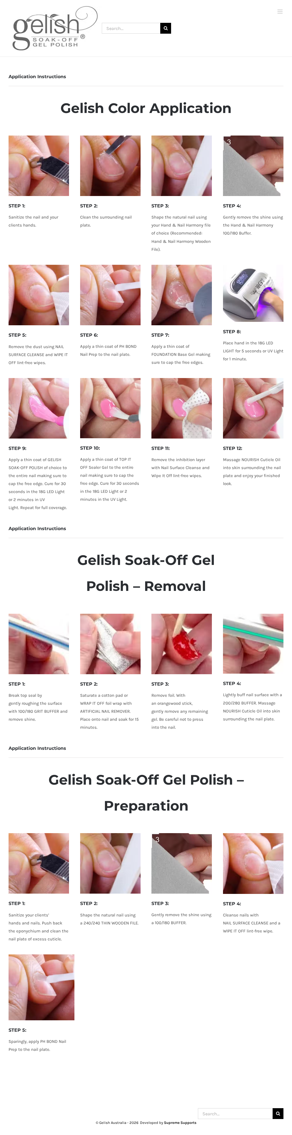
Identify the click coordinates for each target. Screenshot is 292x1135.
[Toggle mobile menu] (280, 12)
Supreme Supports (180, 1122)
